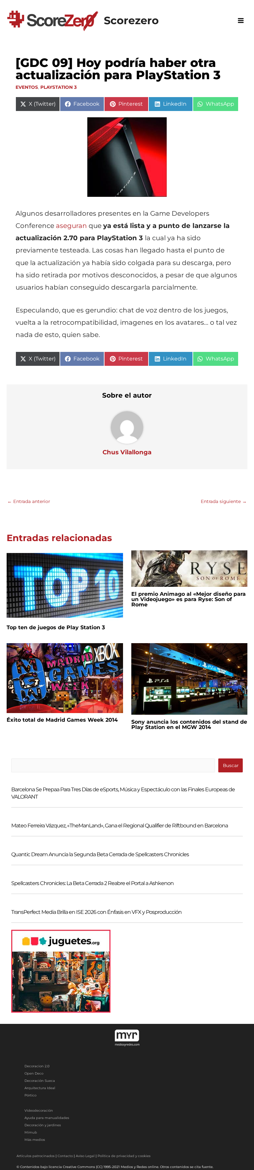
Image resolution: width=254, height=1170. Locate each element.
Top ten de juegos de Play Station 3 (56, 627)
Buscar (230, 765)
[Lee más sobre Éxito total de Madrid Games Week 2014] (65, 677)
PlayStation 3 (58, 87)
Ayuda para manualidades (46, 1118)
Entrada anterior (28, 501)
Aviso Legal (85, 1156)
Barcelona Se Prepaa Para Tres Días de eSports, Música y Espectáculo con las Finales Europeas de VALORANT (123, 793)
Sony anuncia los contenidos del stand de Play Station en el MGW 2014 (189, 724)
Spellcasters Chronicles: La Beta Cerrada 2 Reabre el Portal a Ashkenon (92, 883)
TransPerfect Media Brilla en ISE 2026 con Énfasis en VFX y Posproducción (96, 912)
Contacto (65, 1156)
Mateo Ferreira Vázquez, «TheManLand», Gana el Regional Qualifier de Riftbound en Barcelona (119, 825)
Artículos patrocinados (36, 1156)
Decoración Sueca (39, 1081)
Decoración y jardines (42, 1125)
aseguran (70, 226)
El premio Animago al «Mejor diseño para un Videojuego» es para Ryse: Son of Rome (188, 599)
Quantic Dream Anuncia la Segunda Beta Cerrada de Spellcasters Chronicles (100, 854)
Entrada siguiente (224, 501)
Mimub (30, 1132)
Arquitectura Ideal (39, 1088)
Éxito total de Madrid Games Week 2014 (62, 720)
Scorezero (131, 20)
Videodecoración (38, 1110)
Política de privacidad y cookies (124, 1156)
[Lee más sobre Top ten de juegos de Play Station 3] (65, 584)
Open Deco (33, 1073)
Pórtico (30, 1095)
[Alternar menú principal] (241, 20)
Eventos (27, 87)
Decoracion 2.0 (37, 1066)
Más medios (34, 1140)
